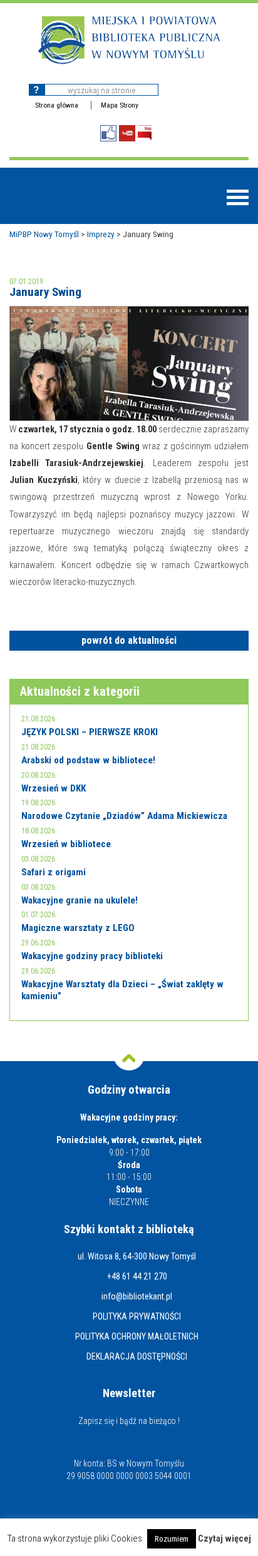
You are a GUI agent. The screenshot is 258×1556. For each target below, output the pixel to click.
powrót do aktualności (129, 640)
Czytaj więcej (224, 1538)
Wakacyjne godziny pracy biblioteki (92, 956)
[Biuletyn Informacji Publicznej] (145, 133)
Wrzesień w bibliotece (66, 844)
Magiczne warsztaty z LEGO (78, 927)
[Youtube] (127, 133)
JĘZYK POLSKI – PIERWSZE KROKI (89, 732)
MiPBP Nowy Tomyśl (44, 234)
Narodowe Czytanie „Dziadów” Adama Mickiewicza (124, 815)
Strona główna (56, 105)
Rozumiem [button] (171, 1538)
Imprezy (101, 234)
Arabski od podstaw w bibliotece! (88, 760)
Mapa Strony (119, 105)
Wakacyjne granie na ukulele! (79, 900)
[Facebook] (108, 133)
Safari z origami (53, 872)
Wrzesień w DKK (53, 788)
